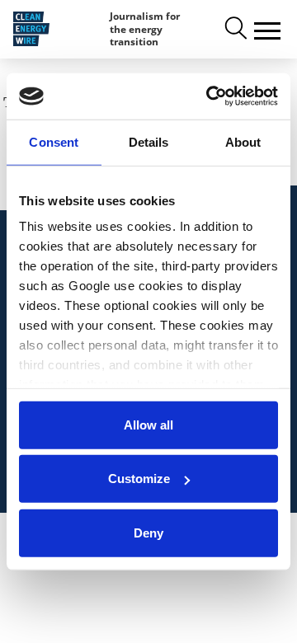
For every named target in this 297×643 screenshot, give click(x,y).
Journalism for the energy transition (145, 29)
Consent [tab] (53, 141)
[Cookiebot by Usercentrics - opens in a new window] (209, 96)
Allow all (148, 424)
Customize (139, 479)
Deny (148, 532)
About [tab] (243, 141)
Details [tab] (149, 141)
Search (234, 28)
